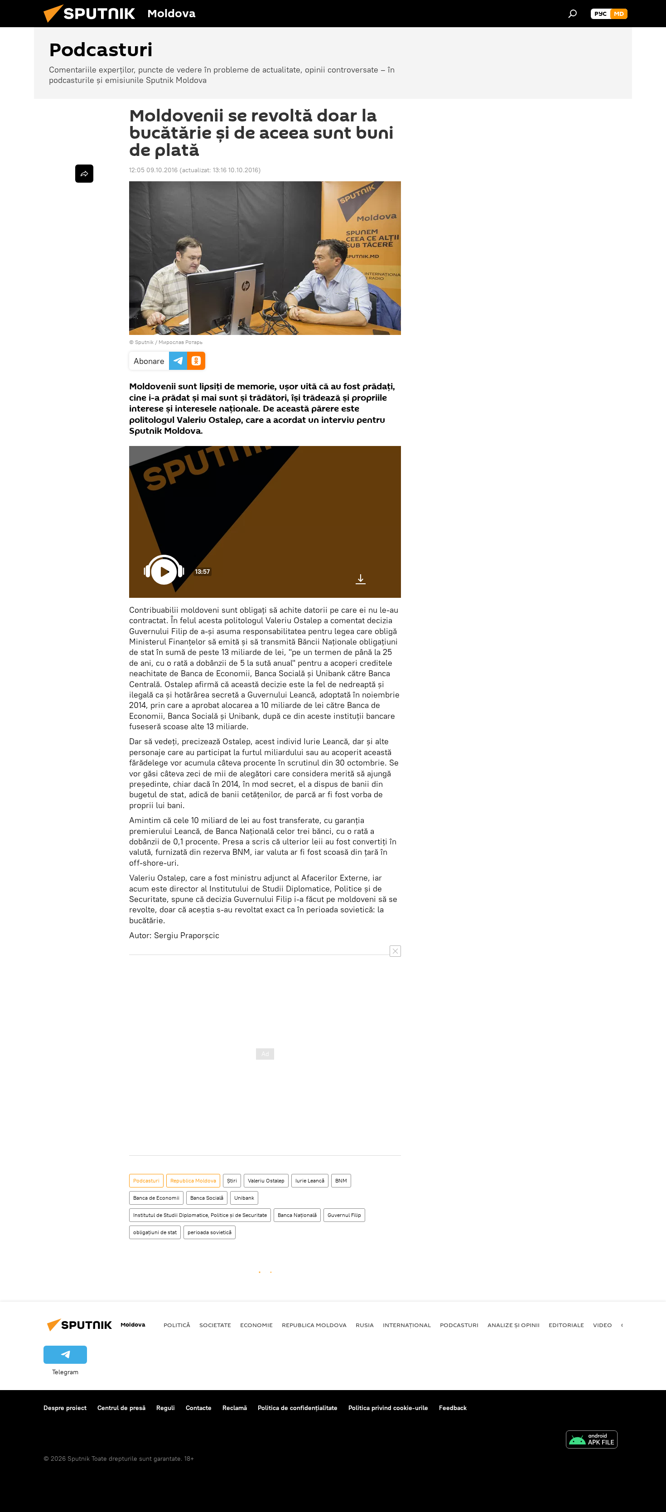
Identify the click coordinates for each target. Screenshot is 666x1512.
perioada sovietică (210, 1232)
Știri (232, 1180)
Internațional (407, 1325)
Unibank (244, 1197)
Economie (256, 1325)
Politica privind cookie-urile (388, 1408)
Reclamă (234, 1408)
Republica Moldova (193, 1180)
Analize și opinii (513, 1325)
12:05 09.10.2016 (153, 170)
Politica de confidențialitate (298, 1408)
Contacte (199, 1408)
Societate (215, 1325)
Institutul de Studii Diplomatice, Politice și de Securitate (200, 1215)
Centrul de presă (121, 1408)
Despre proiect (65, 1408)
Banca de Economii (156, 1197)
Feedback (453, 1408)
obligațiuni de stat (155, 1232)
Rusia (365, 1325)
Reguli (165, 1408)
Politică (177, 1325)
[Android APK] (592, 1440)
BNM (341, 1180)
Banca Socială (206, 1197)
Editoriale (566, 1325)
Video (602, 1325)
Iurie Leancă (309, 1180)
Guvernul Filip (344, 1215)
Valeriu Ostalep (266, 1180)
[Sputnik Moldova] (93, 25)
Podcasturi (146, 1180)
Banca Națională (297, 1215)
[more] (84, 174)
